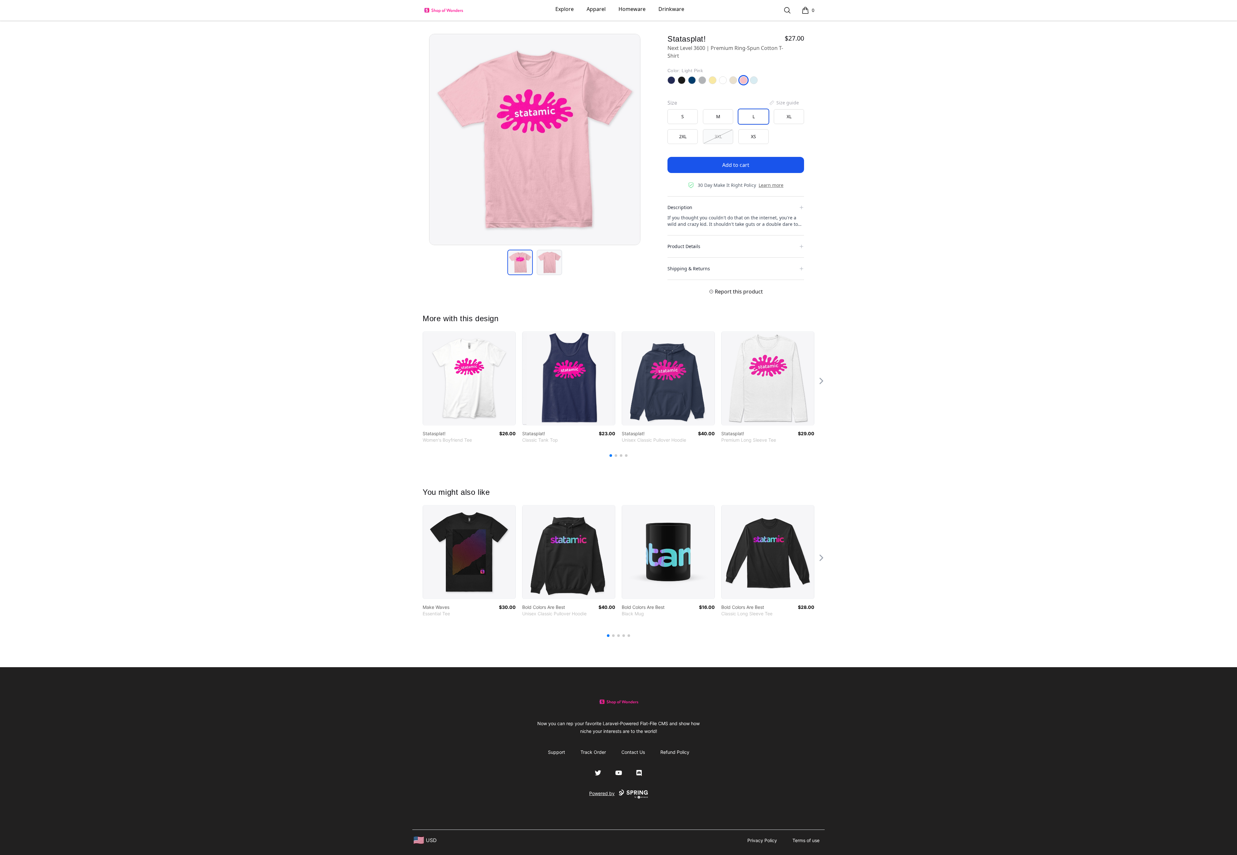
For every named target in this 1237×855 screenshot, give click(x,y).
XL (789, 116)
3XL (718, 136)
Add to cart (735, 164)
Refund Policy (674, 752)
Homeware (632, 9)
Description (679, 207)
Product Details (683, 246)
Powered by (602, 793)
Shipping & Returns (688, 268)
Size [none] (672, 102)
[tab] (520, 262)
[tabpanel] (534, 139)
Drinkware (671, 9)
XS (753, 136)
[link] (469, 378)
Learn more (771, 185)
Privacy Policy (762, 840)
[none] (784, 103)
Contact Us (633, 752)
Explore (564, 9)
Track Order (593, 752)
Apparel (596, 9)
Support (556, 752)
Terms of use (806, 840)
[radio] (682, 116)
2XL (682, 136)
